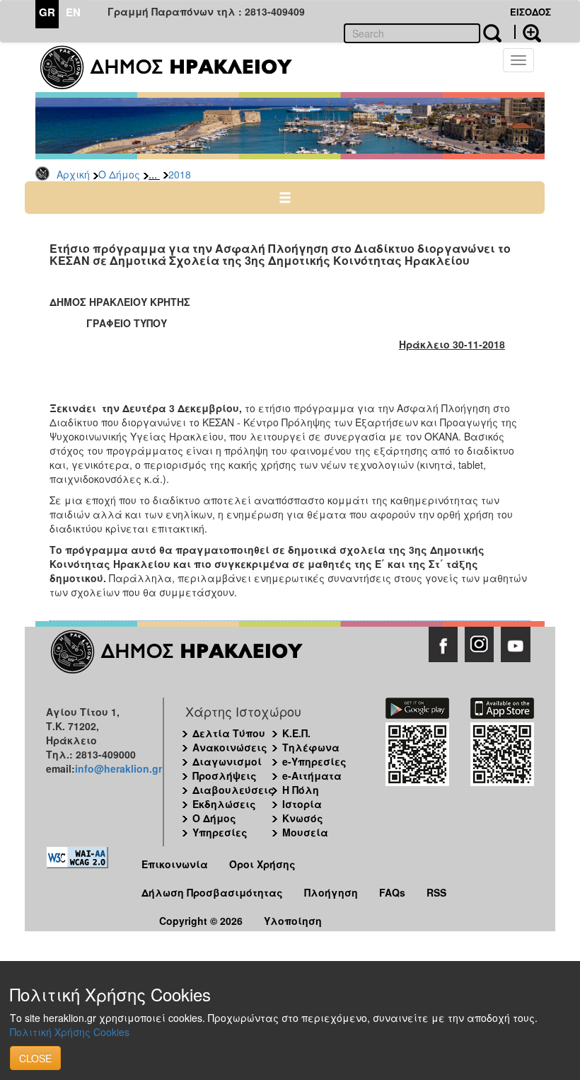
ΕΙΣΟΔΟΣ (530, 11)
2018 (179, 174)
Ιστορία (302, 804)
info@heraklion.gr (118, 768)
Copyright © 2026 (201, 921)
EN (73, 12)
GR (47, 12)
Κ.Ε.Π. (296, 733)
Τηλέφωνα (311, 747)
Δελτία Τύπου (228, 733)
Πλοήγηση (331, 892)
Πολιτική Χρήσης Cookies (69, 1032)
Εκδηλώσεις (224, 804)
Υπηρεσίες (220, 832)
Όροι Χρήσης (262, 864)
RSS (436, 892)
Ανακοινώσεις (229, 747)
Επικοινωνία (174, 864)
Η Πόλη (300, 790)
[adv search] (527, 32)
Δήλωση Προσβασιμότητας (212, 892)
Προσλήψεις (224, 775)
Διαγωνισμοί (227, 761)
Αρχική (73, 174)
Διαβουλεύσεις (233, 790)
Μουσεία (305, 832)
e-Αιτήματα (312, 775)
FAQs (392, 892)
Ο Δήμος (119, 174)
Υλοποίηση (293, 921)
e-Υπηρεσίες (314, 761)
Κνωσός (302, 818)
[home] (175, 67)
